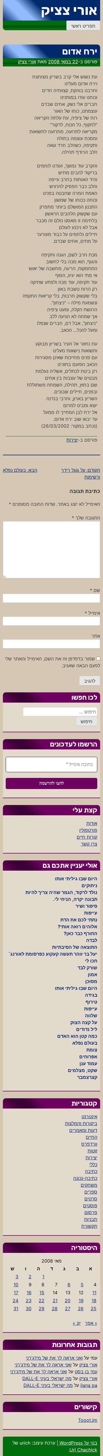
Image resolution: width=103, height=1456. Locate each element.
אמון (92, 974)
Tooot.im (87, 1420)
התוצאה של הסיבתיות (74, 947)
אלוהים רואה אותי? (77, 926)
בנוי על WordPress (77, 1443)
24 (15, 1300)
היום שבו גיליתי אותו (76, 878)
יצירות (72, 440)
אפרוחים (88, 1056)
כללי (93, 1164)
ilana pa (88, 1385)
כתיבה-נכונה (85, 1178)
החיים (91, 1137)
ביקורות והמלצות (81, 1123)
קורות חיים (87, 837)
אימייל (92, 613)
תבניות (90, 1219)
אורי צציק (69, 10)
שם (95, 590)
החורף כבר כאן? (80, 933)
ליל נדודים (86, 1029)
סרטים (90, 1199)
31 (15, 1308)
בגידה (91, 995)
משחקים (89, 1185)
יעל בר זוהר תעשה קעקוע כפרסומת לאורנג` (52, 954)
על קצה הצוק (83, 1022)
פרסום (90, 1212)
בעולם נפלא (84, 1043)
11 (94, 1292)
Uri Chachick (83, 1450)
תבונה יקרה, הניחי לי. (75, 899)
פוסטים (90, 1205)
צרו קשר (89, 844)
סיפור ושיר (86, 906)
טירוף (91, 1002)
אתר (96, 636)
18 (94, 1300)
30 (28, 1308)
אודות (91, 823)
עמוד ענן (88, 1063)
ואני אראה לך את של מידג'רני (54, 1358)
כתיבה (91, 1171)
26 (81, 1308)
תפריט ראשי (83, 26)
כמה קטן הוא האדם (77, 1036)
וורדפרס (89, 1144)
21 (55, 1300)
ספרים (90, 1192)
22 (41, 1300)
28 (55, 1308)
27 (67, 1308)
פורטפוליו (88, 830)
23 (28, 1300)
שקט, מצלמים (82, 1070)
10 (15, 1284)
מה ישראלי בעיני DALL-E (47, 1378)
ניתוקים (89, 885)
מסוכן (91, 981)
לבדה (91, 940)
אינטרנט (89, 1116)
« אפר (91, 1323)
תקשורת (89, 1226)
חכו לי (91, 961)
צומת (91, 1050)
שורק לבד (87, 967)
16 (29, 1292)
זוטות (92, 1151)
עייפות (90, 913)
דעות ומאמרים (83, 1130)
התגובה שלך (86, 518)
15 (41, 1292)
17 (16, 1292)
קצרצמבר (87, 1077)
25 (93, 1308)
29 (41, 1308)
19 (81, 1300)
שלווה (91, 1015)
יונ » (77, 1323)
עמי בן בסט (86, 1371)
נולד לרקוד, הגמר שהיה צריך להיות (61, 892)
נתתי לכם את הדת (78, 920)
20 (67, 1300)
